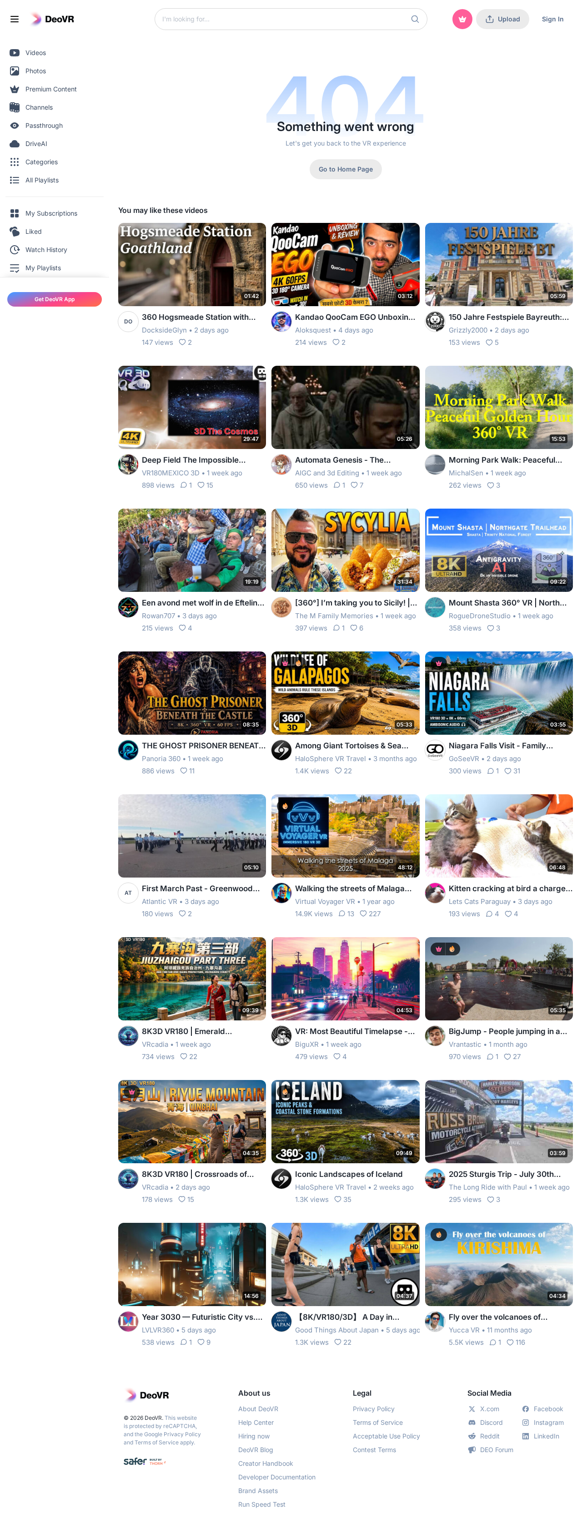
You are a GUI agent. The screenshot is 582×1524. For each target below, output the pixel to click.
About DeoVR (258, 1409)
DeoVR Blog (255, 1449)
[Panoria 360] (128, 750)
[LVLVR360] (128, 1322)
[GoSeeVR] (435, 750)
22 (348, 771)
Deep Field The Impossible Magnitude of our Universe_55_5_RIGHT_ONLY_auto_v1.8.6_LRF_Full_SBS (202, 460)
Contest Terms (374, 1449)
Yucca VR (464, 1330)
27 (517, 1056)
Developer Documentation (277, 1477)
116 (520, 1342)
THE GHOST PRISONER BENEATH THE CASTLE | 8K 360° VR (203, 746)
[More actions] (253, 235)
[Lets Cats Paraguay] (435, 893)
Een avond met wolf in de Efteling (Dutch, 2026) (202, 603)
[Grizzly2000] (435, 322)
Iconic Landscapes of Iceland (349, 1174)
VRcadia (155, 1044)
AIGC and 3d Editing (327, 473)
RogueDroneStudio (480, 615)
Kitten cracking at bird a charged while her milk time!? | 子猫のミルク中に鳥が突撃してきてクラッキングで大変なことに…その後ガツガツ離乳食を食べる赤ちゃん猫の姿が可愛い (510, 889)
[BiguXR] (281, 1036)
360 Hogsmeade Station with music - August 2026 (195, 318)
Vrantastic (465, 1044)
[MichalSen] (435, 464)
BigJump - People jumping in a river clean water (504, 1032)
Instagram (549, 1422)
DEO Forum (496, 1449)
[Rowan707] (128, 607)
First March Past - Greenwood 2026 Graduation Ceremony (197, 889)
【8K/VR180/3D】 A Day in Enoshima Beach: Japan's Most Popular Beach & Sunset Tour (352, 1317)
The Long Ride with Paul (488, 1187)
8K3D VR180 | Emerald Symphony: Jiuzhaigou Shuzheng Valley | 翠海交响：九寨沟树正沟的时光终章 (203, 1032)
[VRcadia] (128, 1036)
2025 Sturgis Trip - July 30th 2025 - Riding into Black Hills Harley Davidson (501, 1175)
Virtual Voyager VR (325, 901)
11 (192, 771)
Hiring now (254, 1436)
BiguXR (307, 1044)
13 (350, 913)
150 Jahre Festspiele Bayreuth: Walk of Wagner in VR (505, 318)
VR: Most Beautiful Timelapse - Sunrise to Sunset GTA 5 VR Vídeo (356, 1032)
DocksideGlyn (164, 330)
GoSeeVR (464, 758)
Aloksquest (313, 330)
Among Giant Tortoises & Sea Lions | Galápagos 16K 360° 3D (352, 746)
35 (347, 1199)
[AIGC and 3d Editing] (281, 464)
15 (209, 485)
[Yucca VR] (435, 1322)
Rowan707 (158, 615)
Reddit (490, 1436)
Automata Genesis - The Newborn (339, 460)
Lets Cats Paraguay (480, 901)
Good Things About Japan (337, 1330)
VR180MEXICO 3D (171, 473)
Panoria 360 (161, 758)
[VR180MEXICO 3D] (128, 464)
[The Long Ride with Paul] (435, 1179)
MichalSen (466, 473)
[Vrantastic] (435, 1036)
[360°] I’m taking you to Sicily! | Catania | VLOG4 (352, 603)
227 (375, 913)
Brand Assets (258, 1490)
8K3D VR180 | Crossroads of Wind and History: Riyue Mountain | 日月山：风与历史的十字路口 (201, 1175)
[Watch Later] (237, 235)
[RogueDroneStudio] (435, 607)
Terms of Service (157, 1442)
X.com (489, 1409)
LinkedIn (546, 1436)
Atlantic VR (159, 901)
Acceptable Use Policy (386, 1436)
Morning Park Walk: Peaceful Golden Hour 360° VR (502, 460)
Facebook (548, 1409)
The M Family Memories (334, 615)
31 (516, 771)
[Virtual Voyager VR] (281, 893)
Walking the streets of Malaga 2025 (350, 889)
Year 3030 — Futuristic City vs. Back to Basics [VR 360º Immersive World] (199, 1317)
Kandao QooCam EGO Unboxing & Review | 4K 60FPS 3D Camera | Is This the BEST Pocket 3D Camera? (355, 318)
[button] (415, 19)
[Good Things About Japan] (281, 1322)
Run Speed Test (262, 1504)
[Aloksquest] (281, 322)
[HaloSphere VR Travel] (281, 750)
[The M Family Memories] (281, 607)
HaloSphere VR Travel (330, 758)
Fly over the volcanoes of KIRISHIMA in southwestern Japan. (499, 1317)
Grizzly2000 (468, 330)
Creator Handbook (265, 1463)
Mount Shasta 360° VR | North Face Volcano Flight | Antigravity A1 (508, 603)
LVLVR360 (158, 1330)
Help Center (256, 1422)
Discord (491, 1422)
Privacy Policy (182, 1434)
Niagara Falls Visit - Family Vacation (497, 746)
